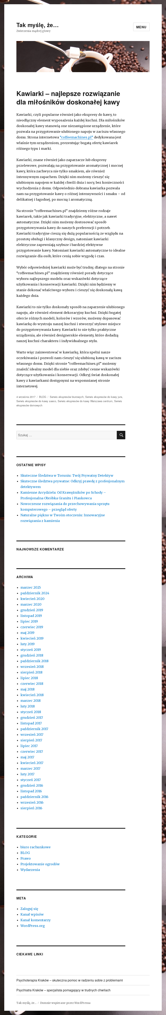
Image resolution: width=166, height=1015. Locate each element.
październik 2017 (34, 729)
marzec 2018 (30, 701)
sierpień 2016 (31, 808)
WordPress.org (32, 926)
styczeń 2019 (30, 650)
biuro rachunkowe (35, 847)
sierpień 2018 (31, 672)
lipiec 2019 (29, 621)
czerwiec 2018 (31, 684)
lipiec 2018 (29, 678)
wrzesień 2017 (31, 735)
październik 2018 (34, 661)
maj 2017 (27, 757)
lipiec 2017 (29, 746)
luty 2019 (27, 644)
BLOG (42, 397)
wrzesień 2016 (32, 802)
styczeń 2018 (30, 712)
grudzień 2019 (31, 610)
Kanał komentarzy (35, 920)
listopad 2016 (31, 791)
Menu (141, 27)
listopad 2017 (31, 723)
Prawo (25, 858)
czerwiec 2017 (31, 751)
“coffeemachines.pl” (76, 137)
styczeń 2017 (30, 780)
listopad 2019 (31, 616)
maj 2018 (27, 689)
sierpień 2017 (31, 740)
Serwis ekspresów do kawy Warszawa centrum (85, 401)
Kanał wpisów (32, 914)
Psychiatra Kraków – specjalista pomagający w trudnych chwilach (63, 990)
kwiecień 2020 (32, 599)
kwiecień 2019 (32, 638)
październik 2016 (34, 797)
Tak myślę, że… (37, 25)
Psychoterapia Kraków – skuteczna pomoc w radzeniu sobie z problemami (69, 980)
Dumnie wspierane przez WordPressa (65, 1003)
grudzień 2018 (31, 655)
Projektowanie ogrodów (40, 864)
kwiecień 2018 (32, 695)
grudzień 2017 (31, 718)
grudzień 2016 (31, 785)
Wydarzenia (30, 870)
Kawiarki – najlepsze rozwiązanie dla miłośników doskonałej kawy (68, 97)
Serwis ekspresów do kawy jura (103, 397)
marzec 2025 (30, 587)
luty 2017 (27, 774)
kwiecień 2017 (31, 763)
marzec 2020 (31, 604)
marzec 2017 (30, 768)
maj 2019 (27, 633)
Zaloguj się (29, 909)
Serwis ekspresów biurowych (67, 397)
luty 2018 (27, 706)
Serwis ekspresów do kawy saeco (36, 401)
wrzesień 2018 (32, 667)
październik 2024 (34, 593)
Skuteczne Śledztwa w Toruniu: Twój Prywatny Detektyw (66, 475)
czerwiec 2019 (31, 627)
